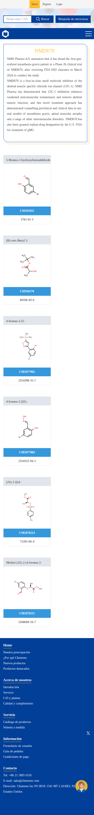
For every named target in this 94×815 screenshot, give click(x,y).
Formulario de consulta (17, 746)
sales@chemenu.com (26, 780)
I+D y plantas (11, 698)
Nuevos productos (14, 663)
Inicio (35, 4)
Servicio (8, 692)
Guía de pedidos (13, 751)
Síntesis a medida (14, 727)
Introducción (11, 687)
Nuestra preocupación (16, 652)
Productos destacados (16, 668)
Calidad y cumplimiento (18, 703)
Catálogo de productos (17, 722)
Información (12, 739)
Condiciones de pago (16, 756)
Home (7, 645)
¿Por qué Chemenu (15, 657)
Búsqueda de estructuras (73, 19)
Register (47, 4)
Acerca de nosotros (17, 680)
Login (59, 4)
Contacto (10, 768)
